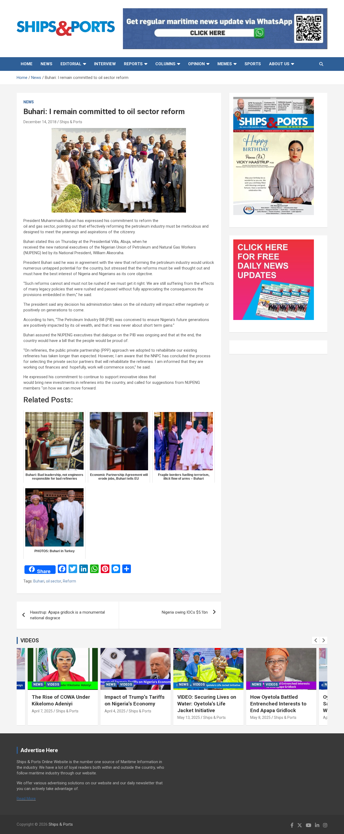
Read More (26, 798)
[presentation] (316, 640)
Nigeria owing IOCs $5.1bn (185, 612)
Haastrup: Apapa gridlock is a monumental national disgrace (67, 615)
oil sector (53, 581)
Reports (133, 63)
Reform (69, 581)
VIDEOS (29, 640)
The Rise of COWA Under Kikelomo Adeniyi (61, 700)
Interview (105, 63)
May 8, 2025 (260, 717)
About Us (279, 63)
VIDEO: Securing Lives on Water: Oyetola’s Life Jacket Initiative (206, 703)
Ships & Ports (71, 122)
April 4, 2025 (115, 711)
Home (27, 63)
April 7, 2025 (42, 711)
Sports (253, 63)
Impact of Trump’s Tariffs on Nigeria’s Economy (134, 700)
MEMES (224, 63)
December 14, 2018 (39, 122)
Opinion (196, 63)
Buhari (38, 581)
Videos (53, 684)
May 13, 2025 (188, 717)
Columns (165, 63)
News (46, 63)
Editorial (70, 63)
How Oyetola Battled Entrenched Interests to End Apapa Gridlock (278, 703)
